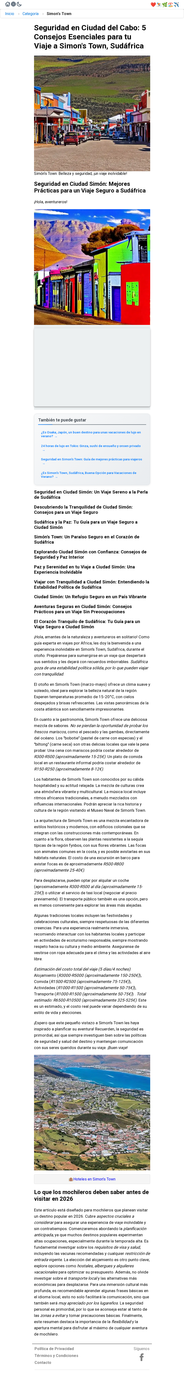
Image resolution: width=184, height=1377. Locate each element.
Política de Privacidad (54, 1348)
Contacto (42, 1362)
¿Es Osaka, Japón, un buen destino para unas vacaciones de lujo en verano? (91, 434)
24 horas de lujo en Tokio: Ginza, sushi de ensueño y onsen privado (91, 448)
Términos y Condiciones (56, 1355)
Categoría (31, 13)
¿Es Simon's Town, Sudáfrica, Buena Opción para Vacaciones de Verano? (88, 474)
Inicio (9, 13)
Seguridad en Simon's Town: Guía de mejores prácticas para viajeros (91, 461)
